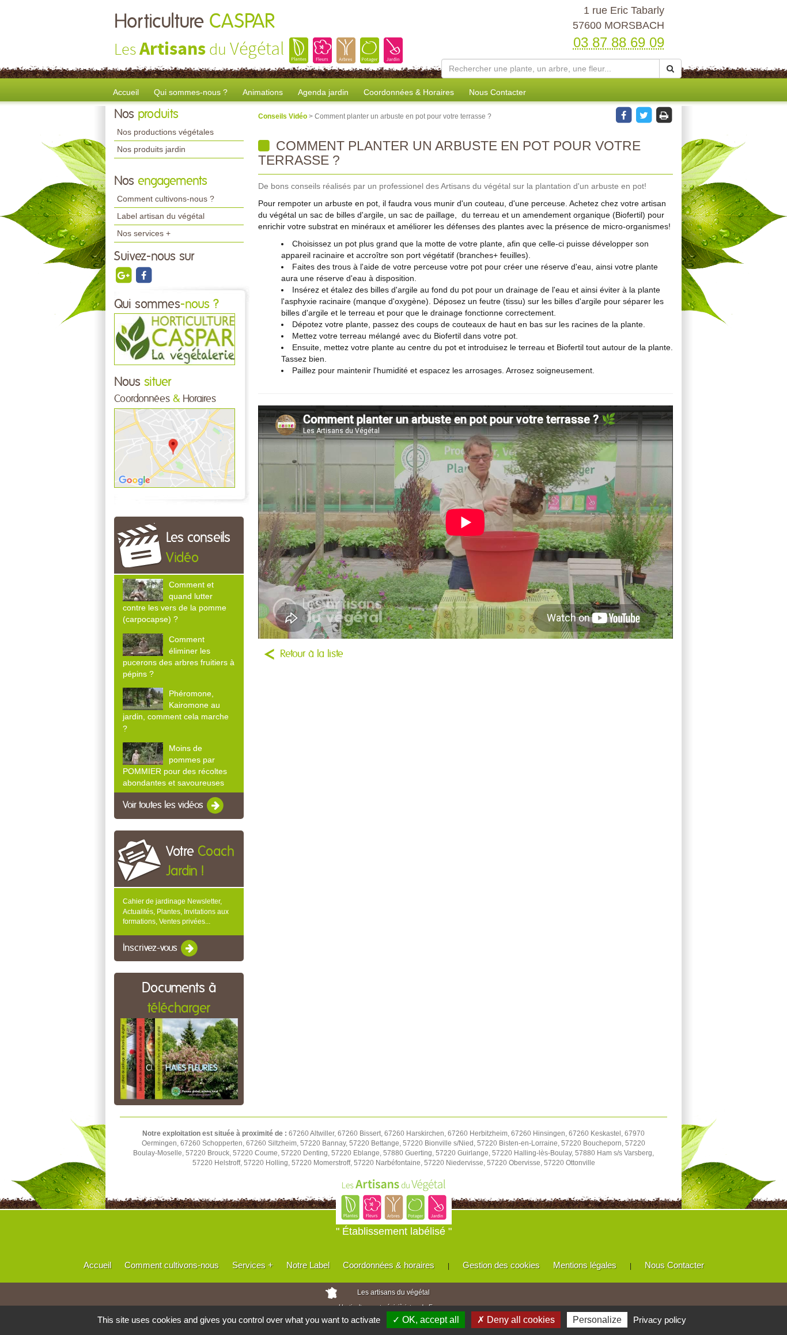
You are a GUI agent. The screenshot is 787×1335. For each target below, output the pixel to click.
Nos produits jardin (151, 149)
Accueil (126, 92)
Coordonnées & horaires (388, 1265)
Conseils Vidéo (283, 116)
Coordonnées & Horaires (409, 92)
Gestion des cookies (501, 1265)
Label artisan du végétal (161, 216)
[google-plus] (124, 275)
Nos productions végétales (165, 131)
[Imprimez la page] (663, 115)
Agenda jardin (323, 92)
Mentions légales (584, 1265)
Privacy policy (659, 1320)
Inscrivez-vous (151, 948)
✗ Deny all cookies (516, 1320)
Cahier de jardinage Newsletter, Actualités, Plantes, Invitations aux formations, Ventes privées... (176, 911)
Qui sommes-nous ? (191, 92)
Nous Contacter (497, 92)
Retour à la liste (311, 654)
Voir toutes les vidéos (164, 805)
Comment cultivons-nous (171, 1265)
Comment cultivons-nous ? (165, 198)
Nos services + (144, 233)
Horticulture (194, 22)
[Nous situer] (174, 447)
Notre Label (308, 1265)
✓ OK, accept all (425, 1320)
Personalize (597, 1320)
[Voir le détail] (143, 590)
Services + (252, 1265)
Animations (263, 92)
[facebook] (143, 275)
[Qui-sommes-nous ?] (174, 339)
